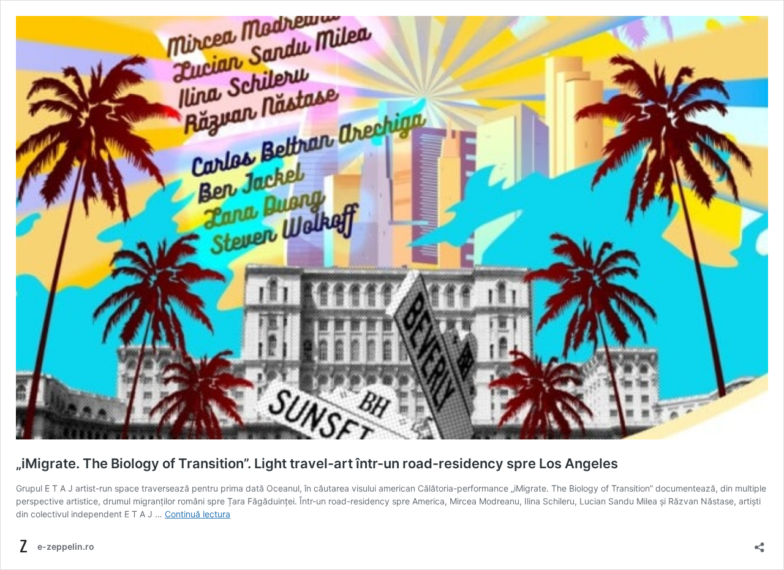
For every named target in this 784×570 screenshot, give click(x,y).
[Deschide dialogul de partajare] (759, 543)
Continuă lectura (197, 514)
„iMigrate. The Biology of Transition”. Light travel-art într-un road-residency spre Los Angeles (317, 463)
